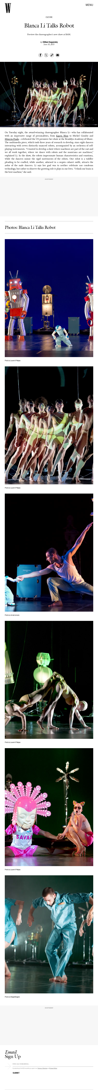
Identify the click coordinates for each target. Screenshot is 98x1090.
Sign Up (13, 1054)
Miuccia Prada (12, 139)
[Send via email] (58, 55)
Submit (16, 1073)
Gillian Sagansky (50, 42)
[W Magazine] (8, 8)
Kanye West (62, 135)
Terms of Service (42, 1068)
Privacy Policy (53, 1068)
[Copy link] (52, 55)
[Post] (46, 55)
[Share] (40, 55)
